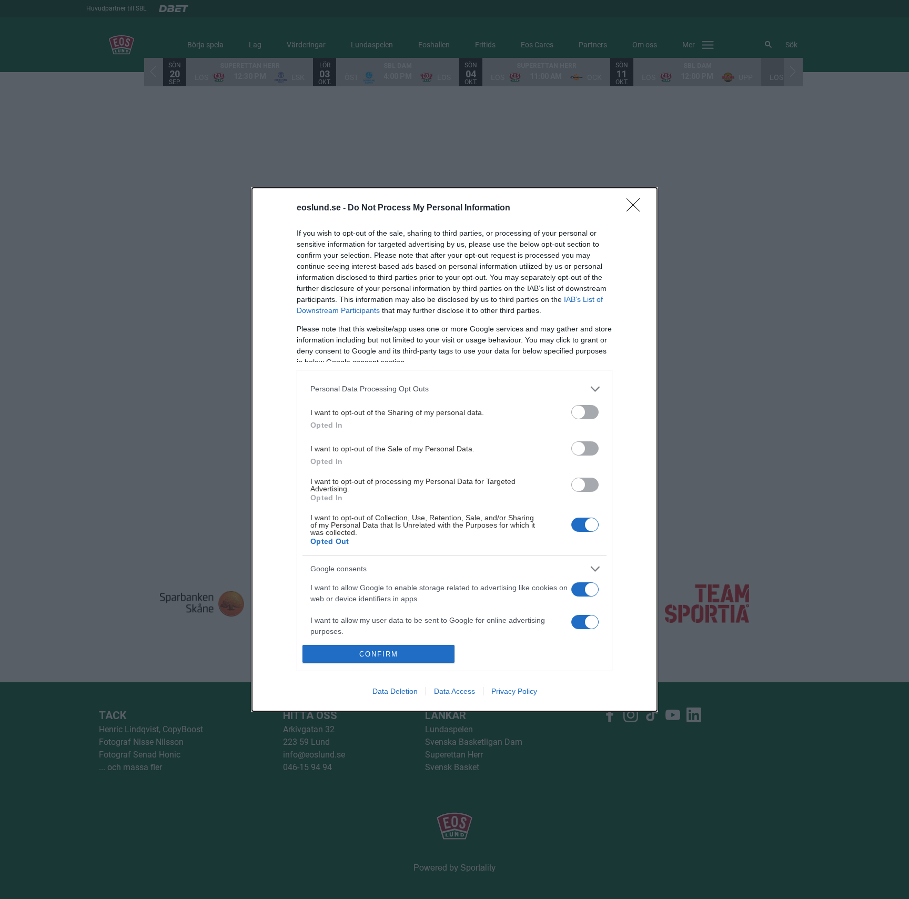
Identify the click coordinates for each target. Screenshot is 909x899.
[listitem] (454, 389)
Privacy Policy (514, 691)
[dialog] (454, 450)
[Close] (637, 208)
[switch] (585, 412)
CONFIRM (378, 654)
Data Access (454, 691)
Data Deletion (395, 691)
